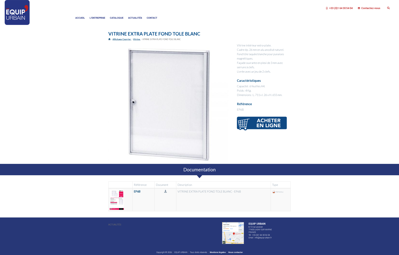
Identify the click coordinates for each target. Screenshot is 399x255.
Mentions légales (218, 252)
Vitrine (137, 39)
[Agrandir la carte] (233, 232)
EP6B (137, 191)
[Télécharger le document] (120, 200)
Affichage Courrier (122, 39)
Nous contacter (235, 252)
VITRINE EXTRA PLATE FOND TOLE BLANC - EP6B (209, 191)
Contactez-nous (370, 8)
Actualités (114, 224)
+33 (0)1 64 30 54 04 (341, 8)
